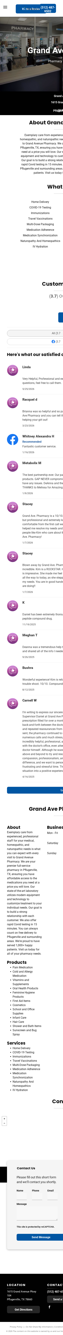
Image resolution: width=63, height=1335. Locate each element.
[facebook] (49, 1307)
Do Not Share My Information (39, 1326)
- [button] (4, 1123)
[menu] (5, 7)
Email (50, 1190)
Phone (35, 1190)
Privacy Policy (16, 1326)
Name (20, 1190)
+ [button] (4, 1118)
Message (22, 1204)
